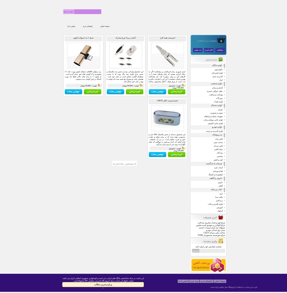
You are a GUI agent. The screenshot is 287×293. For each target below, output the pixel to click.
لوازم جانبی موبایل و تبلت (213, 120)
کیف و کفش (218, 160)
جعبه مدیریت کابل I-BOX (167, 100)
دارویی (220, 182)
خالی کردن (209, 50)
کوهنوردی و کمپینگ (215, 175)
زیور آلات (219, 98)
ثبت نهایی (197, 50)
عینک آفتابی (218, 149)
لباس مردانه (218, 146)
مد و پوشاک (217, 135)
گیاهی (220, 186)
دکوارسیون (218, 69)
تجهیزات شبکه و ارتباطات (213, 116)
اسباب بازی (218, 168)
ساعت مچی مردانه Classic (214, 233)
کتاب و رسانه (216, 189)
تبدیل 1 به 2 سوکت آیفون (83, 38)
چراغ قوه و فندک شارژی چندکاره (211, 223)
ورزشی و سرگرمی (214, 163)
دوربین (220, 109)
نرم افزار (219, 201)
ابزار (221, 80)
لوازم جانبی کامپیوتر (215, 123)
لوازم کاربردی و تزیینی (214, 131)
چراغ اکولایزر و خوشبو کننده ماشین (210, 225)
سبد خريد (194, 281)
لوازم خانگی (217, 65)
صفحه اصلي (104, 26)
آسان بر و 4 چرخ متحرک (125, 38)
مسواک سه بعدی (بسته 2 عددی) (212, 228)
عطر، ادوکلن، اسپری (215, 91)
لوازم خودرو (217, 127)
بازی (221, 194)
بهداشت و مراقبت (216, 95)
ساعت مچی (218, 142)
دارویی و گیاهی (215, 178)
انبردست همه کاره (167, 38)
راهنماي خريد (206, 281)
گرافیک (220, 211)
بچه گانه (220, 153)
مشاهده (220, 50)
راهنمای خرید (88, 26)
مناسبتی (220, 156)
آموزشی (219, 207)
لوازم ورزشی (218, 171)
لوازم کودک (218, 102)
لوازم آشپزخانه (217, 73)
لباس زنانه (219, 139)
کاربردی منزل (217, 76)
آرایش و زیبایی (217, 88)
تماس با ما (71, 26)
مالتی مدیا (219, 197)
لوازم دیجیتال (216, 105)
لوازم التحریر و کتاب (215, 204)
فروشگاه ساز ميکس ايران (224, 287)
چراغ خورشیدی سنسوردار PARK (211, 235)
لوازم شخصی (216, 83)
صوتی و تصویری (216, 113)
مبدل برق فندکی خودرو (215, 230)
